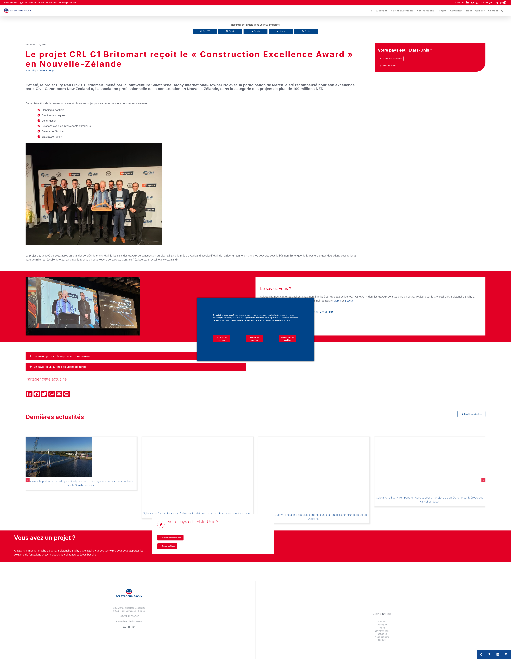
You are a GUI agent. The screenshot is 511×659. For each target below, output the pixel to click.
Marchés (382, 625)
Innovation (382, 637)
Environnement (382, 634)
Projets (382, 631)
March (337, 300)
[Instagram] (134, 630)
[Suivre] (489, 654)
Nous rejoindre (382, 640)
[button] (502, 10)
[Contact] (506, 654)
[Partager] (481, 654)
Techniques (381, 628)
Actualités (30, 70)
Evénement (41, 70)
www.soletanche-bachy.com (129, 624)
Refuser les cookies (254, 338)
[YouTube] (129, 630)
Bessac (349, 300)
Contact (382, 643)
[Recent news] (497, 654)
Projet (51, 70)
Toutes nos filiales (389, 66)
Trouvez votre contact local (392, 59)
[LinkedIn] (124, 630)
